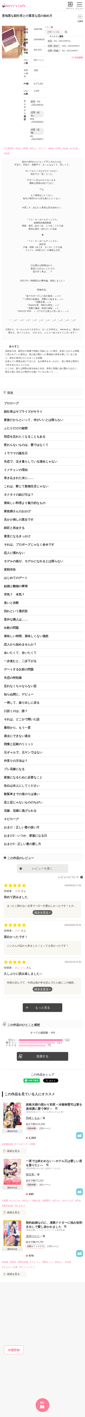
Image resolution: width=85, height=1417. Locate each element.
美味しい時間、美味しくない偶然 (26, 636)
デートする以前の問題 (19, 669)
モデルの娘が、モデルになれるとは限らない (33, 561)
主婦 (18, 891)
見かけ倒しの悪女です (19, 519)
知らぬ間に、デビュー (19, 694)
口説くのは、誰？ (16, 711)
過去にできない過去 (17, 736)
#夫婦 (68, 1262)
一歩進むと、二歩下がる (20, 661)
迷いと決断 (11, 602)
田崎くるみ (33, 1118)
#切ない (33, 148)
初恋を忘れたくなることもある (24, 436)
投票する (42, 1056)
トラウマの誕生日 (16, 453)
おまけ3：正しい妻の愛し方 (22, 844)
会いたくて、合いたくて (20, 652)
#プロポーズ (21, 1144)
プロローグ (11, 403)
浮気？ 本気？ (14, 594)
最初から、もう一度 (17, 727)
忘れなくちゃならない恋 (20, 686)
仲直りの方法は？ (16, 760)
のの (18, 930)
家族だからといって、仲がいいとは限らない (33, 419)
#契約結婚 (7, 1205)
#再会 (78, 1200)
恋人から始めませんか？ (20, 644)
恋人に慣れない (14, 552)
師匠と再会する (14, 527)
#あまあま (19, 1205)
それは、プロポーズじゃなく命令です (29, 544)
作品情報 (78, 57)
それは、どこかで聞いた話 (22, 719)
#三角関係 (9, 148)
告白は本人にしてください (22, 785)
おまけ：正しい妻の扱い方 (22, 827)
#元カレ (56, 1200)
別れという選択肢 (16, 611)
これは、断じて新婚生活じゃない (26, 486)
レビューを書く (42, 868)
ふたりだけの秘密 (16, 428)
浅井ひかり (33, 1236)
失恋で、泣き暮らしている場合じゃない (30, 461)
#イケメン (35, 1262)
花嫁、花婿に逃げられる (20, 810)
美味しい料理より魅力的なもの (24, 503)
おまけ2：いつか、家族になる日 (25, 835)
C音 (47, 27)
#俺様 (51, 148)
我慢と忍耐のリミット (19, 744)
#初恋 (18, 148)
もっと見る (42, 1007)
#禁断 (25, 148)
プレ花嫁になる (14, 769)
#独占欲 (36, 1200)
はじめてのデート (16, 577)
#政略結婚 (7, 1144)
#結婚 (65, 148)
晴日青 (30, 1174)
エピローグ (11, 819)
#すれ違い (74, 148)
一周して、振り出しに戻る (22, 702)
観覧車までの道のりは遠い (22, 794)
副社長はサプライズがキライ (23, 411)
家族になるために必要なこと (23, 777)
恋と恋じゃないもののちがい (23, 802)
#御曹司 (46, 1200)
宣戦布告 (10, 569)
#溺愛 (32, 1144)
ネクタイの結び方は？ (19, 494)
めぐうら (20, 967)
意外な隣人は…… (16, 619)
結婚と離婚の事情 (16, 586)
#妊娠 (6, 153)
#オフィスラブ (27, 1267)
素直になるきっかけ (17, 536)
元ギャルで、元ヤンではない (23, 752)
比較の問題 (11, 627)
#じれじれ (15, 1200)
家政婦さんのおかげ (17, 511)
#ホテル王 (67, 1200)
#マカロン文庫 (10, 1267)
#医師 (13, 1262)
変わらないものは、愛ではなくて (26, 444)
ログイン (70, 8)
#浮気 (58, 148)
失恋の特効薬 (13, 677)
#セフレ (43, 148)
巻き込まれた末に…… (19, 478)
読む (42, 1402)
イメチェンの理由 (16, 469)
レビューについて (68, 877)
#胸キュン (47, 1262)
